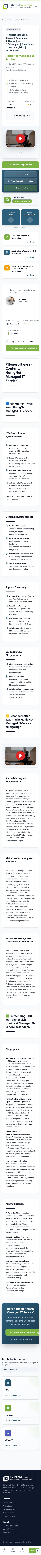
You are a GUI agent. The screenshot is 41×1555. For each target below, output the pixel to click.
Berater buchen (22, 188)
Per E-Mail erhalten (23, 201)
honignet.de (14, 341)
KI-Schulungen (8, 1513)
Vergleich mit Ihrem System (22, 181)
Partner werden (9, 1516)
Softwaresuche (8, 1502)
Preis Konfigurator (22, 115)
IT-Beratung (7, 1506)
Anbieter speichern (22, 164)
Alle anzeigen (9, 1369)
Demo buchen (22, 174)
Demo (33, 1550)
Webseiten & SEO (9, 1509)
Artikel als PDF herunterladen (22, 1339)
